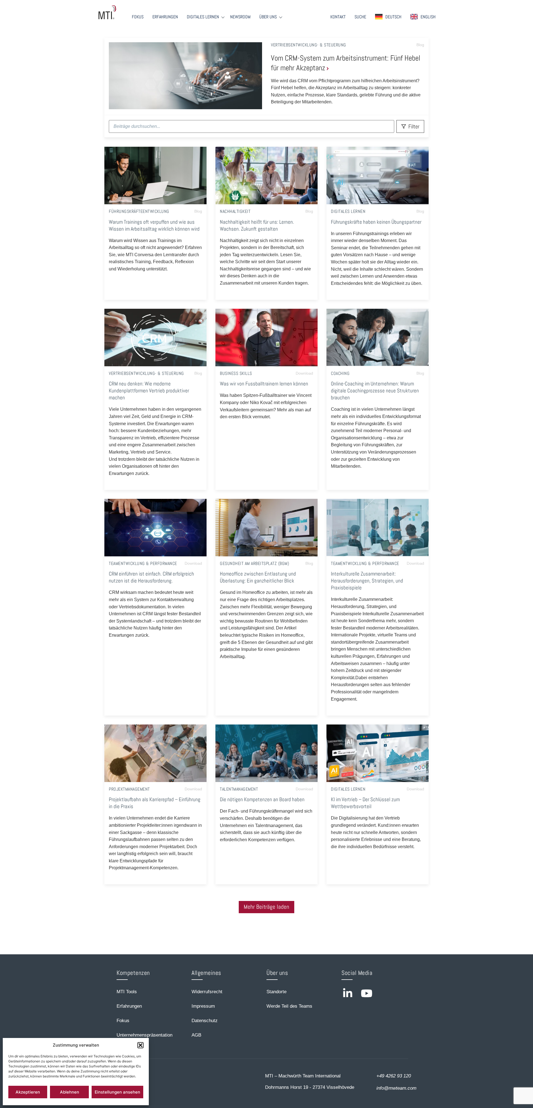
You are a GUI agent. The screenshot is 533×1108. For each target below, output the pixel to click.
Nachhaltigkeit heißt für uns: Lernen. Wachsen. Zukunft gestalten (257, 225)
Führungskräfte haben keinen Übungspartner (376, 221)
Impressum (203, 1006)
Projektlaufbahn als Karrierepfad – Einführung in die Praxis (154, 803)
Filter (413, 126)
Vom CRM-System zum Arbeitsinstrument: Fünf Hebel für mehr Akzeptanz (345, 63)
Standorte (276, 991)
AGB (196, 1035)
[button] (140, 1045)
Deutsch (393, 17)
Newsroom (240, 17)
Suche (360, 17)
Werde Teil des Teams (289, 1006)
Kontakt (338, 17)
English (428, 17)
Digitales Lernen (203, 17)
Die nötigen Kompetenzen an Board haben (262, 799)
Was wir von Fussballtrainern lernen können (264, 383)
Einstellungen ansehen (117, 1092)
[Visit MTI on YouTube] (367, 993)
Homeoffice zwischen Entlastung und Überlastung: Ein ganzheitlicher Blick (258, 577)
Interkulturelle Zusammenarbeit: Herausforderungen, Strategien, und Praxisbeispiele (367, 580)
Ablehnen (69, 1092)
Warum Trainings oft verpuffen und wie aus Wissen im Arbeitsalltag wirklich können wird (154, 225)
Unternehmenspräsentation (144, 1035)
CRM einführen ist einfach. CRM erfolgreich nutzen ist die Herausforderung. (151, 577)
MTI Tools (127, 991)
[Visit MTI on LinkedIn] (347, 993)
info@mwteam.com (396, 1088)
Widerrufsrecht (207, 991)
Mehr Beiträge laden (266, 906)
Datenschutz (205, 1020)
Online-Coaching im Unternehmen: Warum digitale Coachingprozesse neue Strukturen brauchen (375, 390)
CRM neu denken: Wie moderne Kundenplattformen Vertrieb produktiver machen (149, 390)
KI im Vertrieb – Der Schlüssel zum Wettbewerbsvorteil (365, 803)
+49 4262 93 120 (393, 1076)
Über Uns (268, 17)
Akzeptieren (28, 1092)
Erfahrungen (165, 17)
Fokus (138, 17)
